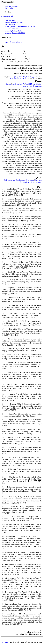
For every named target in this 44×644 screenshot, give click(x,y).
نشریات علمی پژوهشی (14, 22)
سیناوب (5, 642)
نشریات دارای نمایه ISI (13, 31)
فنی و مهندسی (10, 24)
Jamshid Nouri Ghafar (33, 84)
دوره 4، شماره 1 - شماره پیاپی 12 (22, 76)
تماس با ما (9, 8)
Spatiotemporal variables (25, 180)
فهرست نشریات (11, 6)
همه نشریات (10, 20)
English (8, 12)
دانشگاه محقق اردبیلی (13, 42)
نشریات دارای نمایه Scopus (15, 33)
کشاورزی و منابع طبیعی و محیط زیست (20, 26)
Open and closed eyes (27, 182)
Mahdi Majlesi (17, 84)
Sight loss (38, 180)
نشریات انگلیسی (11, 28)
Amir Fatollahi (28, 87)
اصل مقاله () (18, 79)
